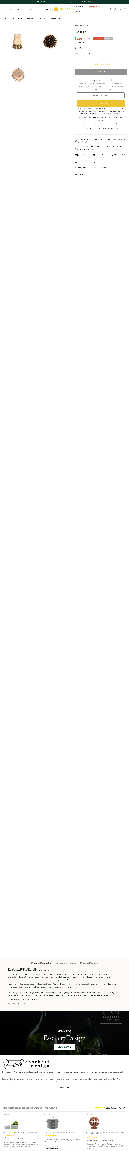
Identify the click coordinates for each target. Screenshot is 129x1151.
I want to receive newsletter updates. (102, 128)
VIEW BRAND (64, 1047)
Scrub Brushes (14, 18)
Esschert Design (28, 18)
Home (4, 18)
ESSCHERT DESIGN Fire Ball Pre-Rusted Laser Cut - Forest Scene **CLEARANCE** (105, 1133)
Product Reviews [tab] (89, 963)
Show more (64, 1087)
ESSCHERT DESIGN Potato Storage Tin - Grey (59, 1132)
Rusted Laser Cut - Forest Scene (100, 1140)
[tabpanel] (64, 986)
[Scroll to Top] (124, 1138)
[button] (124, 9)
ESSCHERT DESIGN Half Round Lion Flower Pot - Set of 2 (21, 1132)
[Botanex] (64, 9)
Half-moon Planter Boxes (14, 1139)
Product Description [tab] (41, 963)
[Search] (109, 9)
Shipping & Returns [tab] (66, 963)
